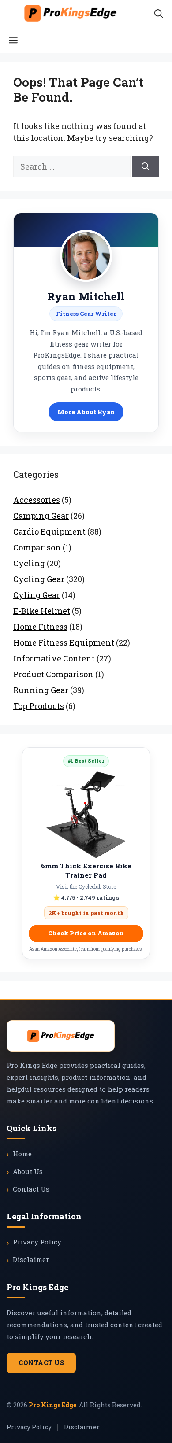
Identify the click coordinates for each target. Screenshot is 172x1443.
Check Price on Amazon (86, 933)
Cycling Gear (38, 579)
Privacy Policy (37, 1241)
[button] (159, 13)
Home (22, 1153)
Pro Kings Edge (52, 1405)
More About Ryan (86, 412)
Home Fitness (40, 626)
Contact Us (31, 1189)
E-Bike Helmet (41, 610)
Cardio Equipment (49, 531)
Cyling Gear (36, 595)
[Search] (145, 166)
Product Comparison (53, 674)
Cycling (29, 563)
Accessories (36, 500)
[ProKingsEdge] (70, 13)
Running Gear (40, 690)
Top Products (38, 706)
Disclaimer (31, 1259)
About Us (28, 1171)
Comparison (37, 547)
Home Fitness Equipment (63, 642)
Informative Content (54, 658)
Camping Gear (41, 515)
